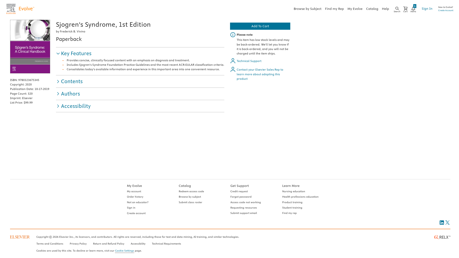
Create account (136, 213)
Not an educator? (137, 202)
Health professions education (300, 196)
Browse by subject (190, 196)
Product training (292, 202)
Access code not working (245, 202)
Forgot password (241, 196)
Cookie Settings (124, 250)
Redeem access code (191, 191)
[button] (73, 53)
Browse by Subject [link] (307, 9)
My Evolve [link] (355, 9)
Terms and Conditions (49, 243)
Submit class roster (190, 202)
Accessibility (138, 243)
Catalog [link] (372, 9)
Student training (292, 207)
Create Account (445, 10)
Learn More (291, 186)
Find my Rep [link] (334, 9)
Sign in (131, 207)
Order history (135, 196)
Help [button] (385, 9)
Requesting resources (243, 207)
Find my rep (289, 213)
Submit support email (243, 213)
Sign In (427, 8)
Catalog (185, 186)
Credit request (239, 191)
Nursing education (293, 191)
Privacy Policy (78, 243)
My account (134, 191)
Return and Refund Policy (108, 243)
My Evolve (134, 186)
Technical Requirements (166, 243)
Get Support (239, 186)
